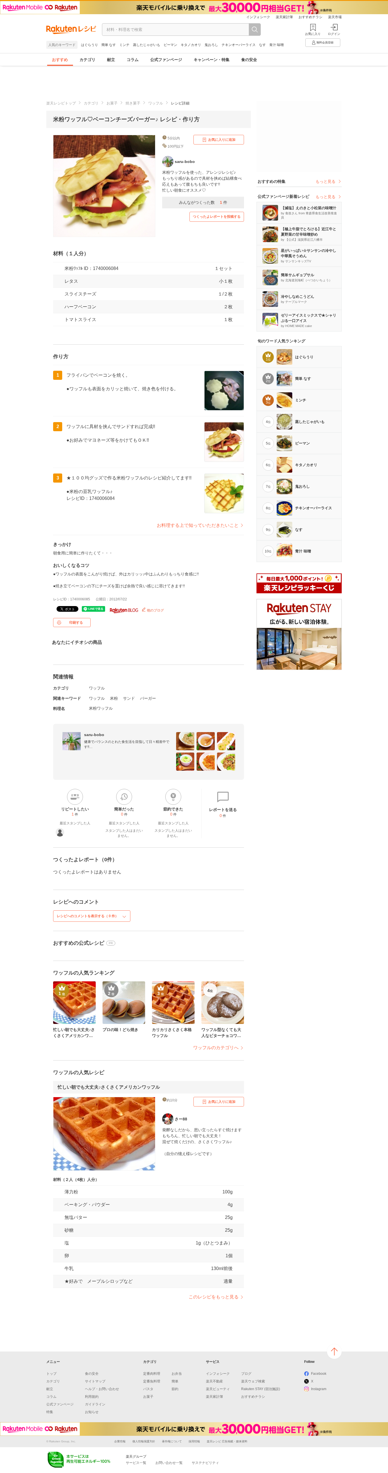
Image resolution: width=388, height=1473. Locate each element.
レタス (71, 281)
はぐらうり (89, 45)
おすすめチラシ (310, 17)
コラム (133, 59)
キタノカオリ (191, 45)
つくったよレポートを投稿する (217, 217)
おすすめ (60, 59)
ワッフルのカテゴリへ (216, 1047)
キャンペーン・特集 (212, 59)
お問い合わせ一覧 (169, 1463)
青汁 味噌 (276, 45)
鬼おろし (211, 45)
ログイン (334, 33)
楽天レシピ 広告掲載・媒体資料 (227, 1441)
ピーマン (170, 45)
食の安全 (249, 59)
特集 (49, 1412)
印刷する (76, 623)
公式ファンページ (166, 59)
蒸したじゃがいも (146, 45)
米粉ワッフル (101, 708)
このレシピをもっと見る (214, 1296)
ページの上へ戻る (334, 1351)
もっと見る (325, 181)
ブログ (246, 1374)
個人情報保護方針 (143, 1441)
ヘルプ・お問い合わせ (102, 1389)
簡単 (175, 1381)
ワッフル (155, 103)
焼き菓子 (133, 103)
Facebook (318, 1374)
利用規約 (92, 1397)
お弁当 (177, 1374)
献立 (111, 59)
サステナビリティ (205, 1463)
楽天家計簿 (284, 17)
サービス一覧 (136, 1463)
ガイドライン (95, 1404)
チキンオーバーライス (239, 45)
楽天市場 (335, 17)
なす (262, 45)
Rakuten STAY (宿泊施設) (260, 1389)
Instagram (318, 1389)
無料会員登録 (324, 42)
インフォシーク (258, 17)
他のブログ (155, 610)
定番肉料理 (151, 1374)
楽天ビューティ (218, 1389)
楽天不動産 (214, 1381)
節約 (175, 1389)
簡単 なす (108, 45)
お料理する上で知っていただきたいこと (198, 525)
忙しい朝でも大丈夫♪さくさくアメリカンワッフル (109, 1087)
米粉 (114, 698)
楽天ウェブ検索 (253, 1381)
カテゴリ (87, 59)
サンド (129, 698)
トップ (51, 1374)
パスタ (148, 1389)
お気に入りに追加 (221, 140)
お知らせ (92, 1412)
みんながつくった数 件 (203, 202)
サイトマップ (95, 1381)
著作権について (172, 1441)
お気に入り (313, 33)
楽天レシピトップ (61, 103)
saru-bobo (94, 734)
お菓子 (112, 103)
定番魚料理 (151, 1381)
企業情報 (120, 1441)
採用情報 (194, 1441)
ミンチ (124, 45)
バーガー (148, 698)
